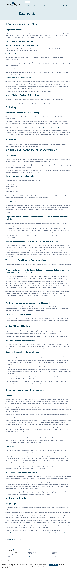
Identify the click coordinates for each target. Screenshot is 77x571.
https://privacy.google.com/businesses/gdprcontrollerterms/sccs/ (52, 532)
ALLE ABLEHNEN (62, 564)
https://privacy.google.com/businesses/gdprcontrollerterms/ (21, 532)
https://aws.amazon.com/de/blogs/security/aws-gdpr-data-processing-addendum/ (52, 125)
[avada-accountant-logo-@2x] (13, 2)
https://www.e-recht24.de (15, 539)
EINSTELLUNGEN (71, 564)
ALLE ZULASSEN (53, 564)
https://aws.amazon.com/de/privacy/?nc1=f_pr (50, 127)
